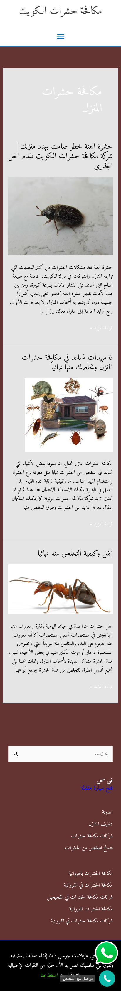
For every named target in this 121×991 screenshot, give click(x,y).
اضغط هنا (49, 975)
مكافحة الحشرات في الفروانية (88, 885)
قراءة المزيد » (101, 328)
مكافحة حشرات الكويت (60, 11)
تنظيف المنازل (100, 824)
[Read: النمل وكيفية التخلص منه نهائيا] (60, 589)
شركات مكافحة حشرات (92, 836)
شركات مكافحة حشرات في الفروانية (82, 921)
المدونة (107, 812)
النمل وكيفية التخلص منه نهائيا (75, 553)
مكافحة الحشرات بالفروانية (90, 873)
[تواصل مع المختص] (107, 978)
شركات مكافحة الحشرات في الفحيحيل (80, 897)
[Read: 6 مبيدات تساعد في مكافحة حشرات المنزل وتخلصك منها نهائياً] (69, 414)
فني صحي (105, 780)
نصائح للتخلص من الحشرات (89, 847)
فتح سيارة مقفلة (97, 788)
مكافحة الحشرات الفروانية (91, 909)
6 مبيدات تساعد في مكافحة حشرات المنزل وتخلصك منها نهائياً (67, 362)
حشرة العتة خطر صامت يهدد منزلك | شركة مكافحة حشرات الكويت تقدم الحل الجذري (60, 156)
